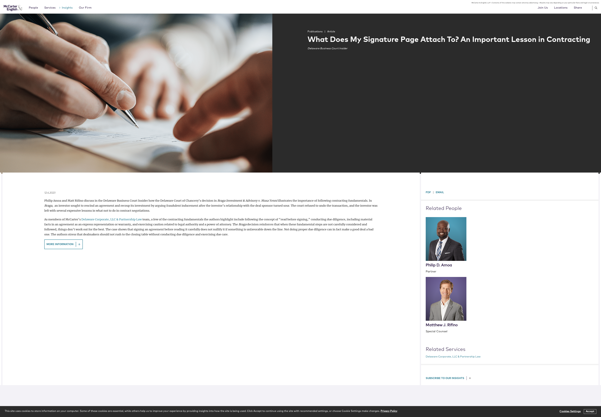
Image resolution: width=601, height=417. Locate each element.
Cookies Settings (570, 411)
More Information (60, 244)
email (440, 192)
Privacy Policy (389, 411)
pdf (428, 192)
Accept (590, 411)
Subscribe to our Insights (445, 378)
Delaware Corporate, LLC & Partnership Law (111, 219)
